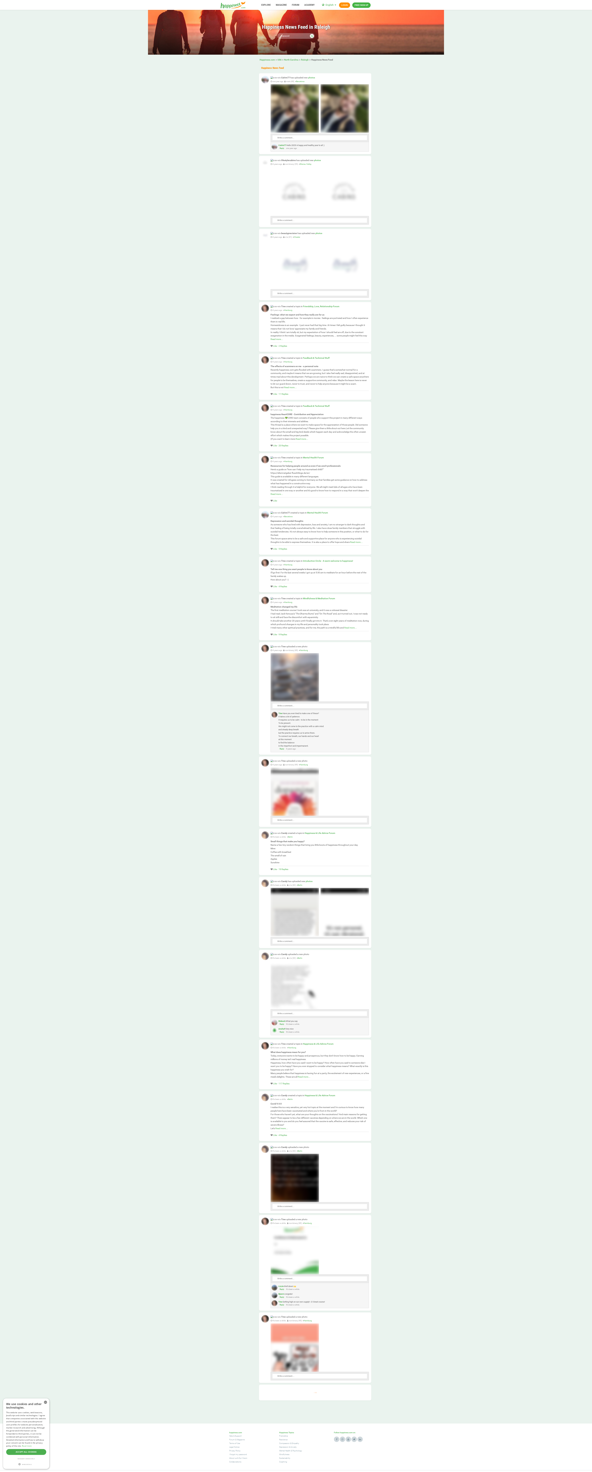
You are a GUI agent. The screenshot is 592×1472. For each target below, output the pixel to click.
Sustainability (284, 1458)
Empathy (295, 1443)
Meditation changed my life (284, 607)
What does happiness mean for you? (288, 1052)
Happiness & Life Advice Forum (320, 833)
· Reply (281, 148)
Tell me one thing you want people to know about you (296, 569)
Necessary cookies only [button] (26, 1459)
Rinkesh (282, 1021)
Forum (232, 1440)
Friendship (283, 1436)
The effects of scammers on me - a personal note (294, 366)
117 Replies (284, 1083)
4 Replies (283, 586)
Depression (283, 1447)
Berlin (290, 837)
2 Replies (283, 346)
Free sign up (361, 5)
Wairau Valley (305, 164)
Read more (27, 1446)
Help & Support (235, 1436)
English (330, 4)
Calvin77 (282, 145)
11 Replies (283, 394)
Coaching (283, 1462)
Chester (297, 237)
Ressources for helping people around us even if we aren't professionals (306, 466)
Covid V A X (276, 1103)
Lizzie (281, 1286)
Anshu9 (281, 1029)
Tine (280, 713)
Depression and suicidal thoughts (287, 521)
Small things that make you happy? (288, 841)
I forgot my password (238, 1454)
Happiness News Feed (272, 67)
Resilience (283, 1440)
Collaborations (235, 1462)
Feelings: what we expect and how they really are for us (297, 314)
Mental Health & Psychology (290, 1451)
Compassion (284, 1443)
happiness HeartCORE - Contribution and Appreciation (297, 414)
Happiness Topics (286, 1433)
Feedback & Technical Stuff (316, 358)
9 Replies (283, 634)
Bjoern (281, 1294)
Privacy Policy (234, 1451)
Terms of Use (234, 1443)
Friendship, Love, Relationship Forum (321, 306)
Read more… (277, 339)
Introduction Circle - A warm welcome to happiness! (328, 561)
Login (344, 5)
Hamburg (288, 310)
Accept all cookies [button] (26, 1452)
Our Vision (243, 1458)
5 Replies (283, 549)
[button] (26, 1464)
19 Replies (283, 869)
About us (233, 1458)
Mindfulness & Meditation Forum (319, 598)
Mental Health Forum (313, 457)
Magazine (241, 1440)
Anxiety (293, 1447)
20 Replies (283, 445)
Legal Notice (234, 1447)
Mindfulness (284, 1454)
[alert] (26, 1433)
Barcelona (300, 81)
